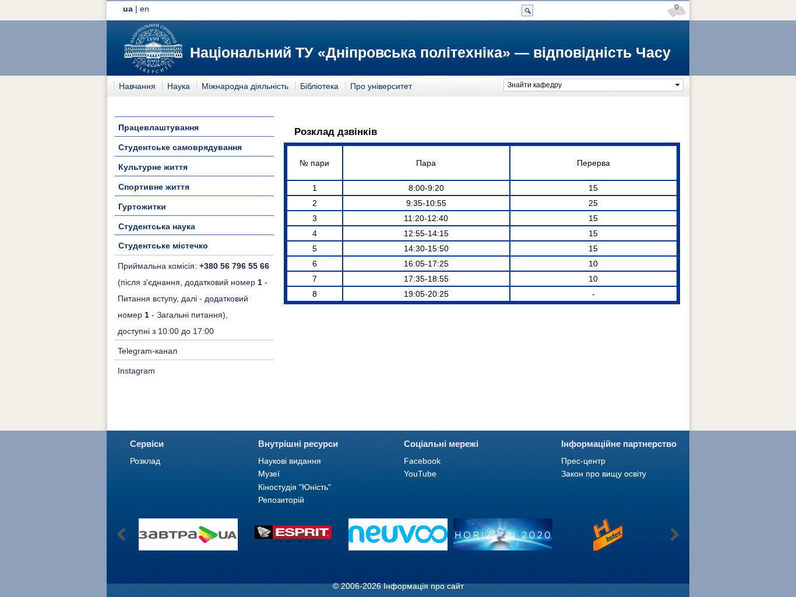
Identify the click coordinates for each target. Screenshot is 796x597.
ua (128, 8)
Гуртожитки (142, 206)
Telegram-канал (147, 351)
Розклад (145, 460)
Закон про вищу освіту (603, 473)
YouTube (420, 473)
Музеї (269, 473)
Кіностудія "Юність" (294, 487)
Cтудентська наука (156, 226)
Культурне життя (153, 167)
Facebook (422, 460)
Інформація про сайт (423, 586)
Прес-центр (583, 460)
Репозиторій (281, 499)
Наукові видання (289, 460)
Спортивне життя (153, 186)
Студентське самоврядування (180, 147)
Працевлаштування (158, 127)
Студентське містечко (163, 245)
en (144, 8)
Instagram (136, 370)
